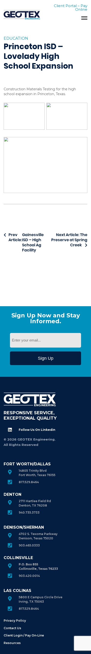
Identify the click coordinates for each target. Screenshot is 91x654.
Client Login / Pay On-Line (24, 635)
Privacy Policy (15, 620)
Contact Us (12, 628)
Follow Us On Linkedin (37, 430)
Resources (12, 643)
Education (16, 38)
